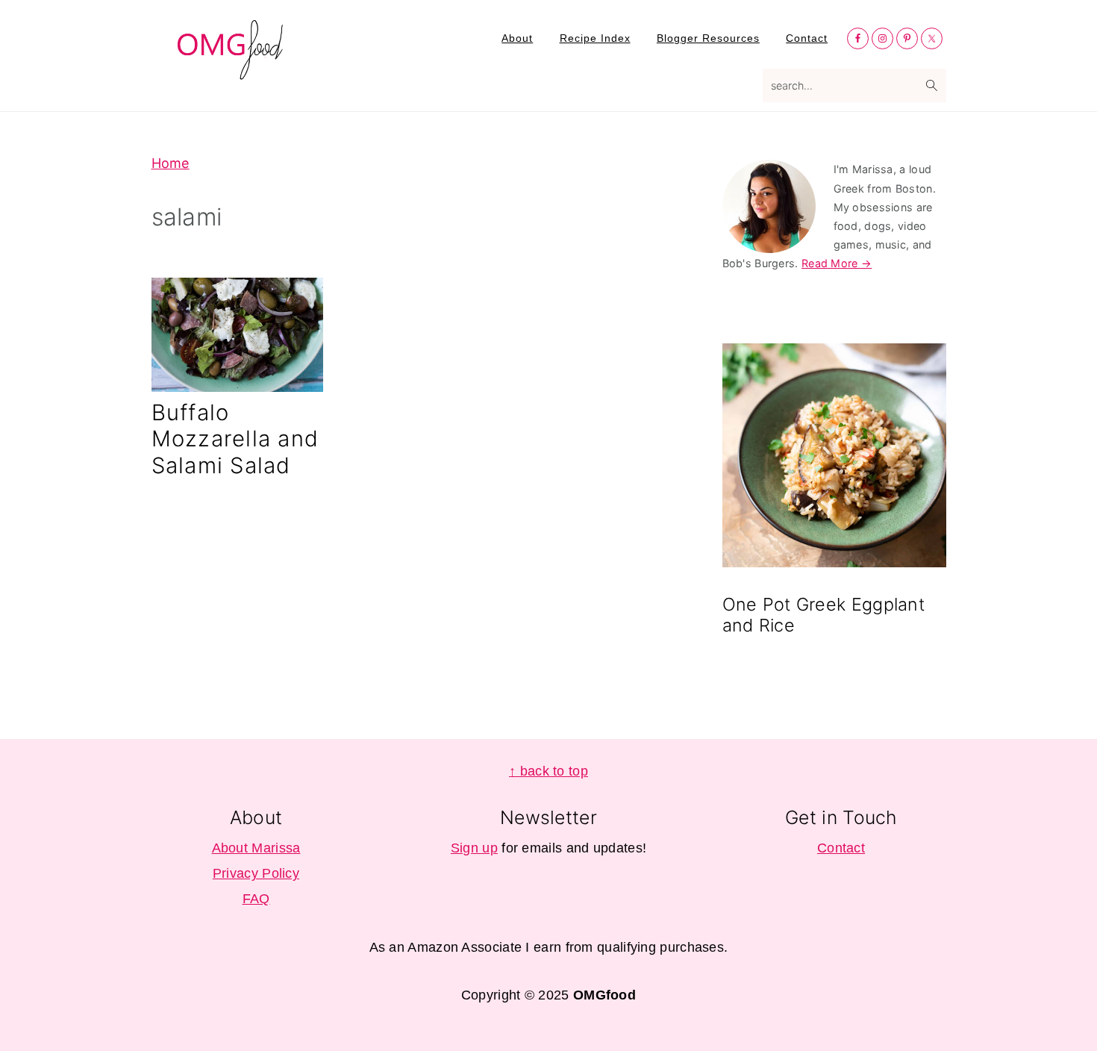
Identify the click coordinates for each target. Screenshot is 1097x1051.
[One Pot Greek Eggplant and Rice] (834, 458)
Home (170, 163)
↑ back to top (548, 771)
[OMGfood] (231, 70)
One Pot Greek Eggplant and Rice (823, 614)
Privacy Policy (256, 873)
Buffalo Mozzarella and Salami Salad (235, 438)
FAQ (256, 898)
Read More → (836, 263)
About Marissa (256, 848)
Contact (841, 848)
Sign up (474, 848)
